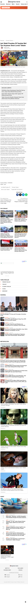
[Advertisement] (14, 24)
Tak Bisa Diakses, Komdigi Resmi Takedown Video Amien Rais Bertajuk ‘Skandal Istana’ (15, 335)
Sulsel (4, 288)
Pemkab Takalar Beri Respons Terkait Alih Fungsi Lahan (21, 201)
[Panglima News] (14, 1)
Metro (1, 359)
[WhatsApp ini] (26, 194)
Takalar (4, 284)
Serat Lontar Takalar (5, 189)
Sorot (7, 515)
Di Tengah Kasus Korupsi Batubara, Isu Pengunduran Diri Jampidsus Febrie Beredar (15, 324)
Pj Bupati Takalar (6, 286)
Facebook (8, 574)
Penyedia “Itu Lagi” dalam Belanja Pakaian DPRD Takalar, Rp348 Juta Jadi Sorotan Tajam (15, 522)
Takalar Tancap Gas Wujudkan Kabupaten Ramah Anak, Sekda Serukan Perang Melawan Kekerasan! (13, 98)
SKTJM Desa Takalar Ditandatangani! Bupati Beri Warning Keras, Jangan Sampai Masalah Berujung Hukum (13, 91)
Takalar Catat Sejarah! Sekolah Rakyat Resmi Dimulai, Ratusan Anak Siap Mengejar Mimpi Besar (21, 249)
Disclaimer (20, 568)
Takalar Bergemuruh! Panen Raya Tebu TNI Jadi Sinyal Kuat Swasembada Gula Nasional (21, 235)
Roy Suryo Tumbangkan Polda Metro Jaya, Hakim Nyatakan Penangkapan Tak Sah (16, 329)
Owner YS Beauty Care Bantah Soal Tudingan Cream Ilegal (5, 201)
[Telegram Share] (23, 194)
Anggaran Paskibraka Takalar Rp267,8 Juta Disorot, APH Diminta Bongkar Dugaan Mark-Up (15, 528)
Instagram (8, 576)
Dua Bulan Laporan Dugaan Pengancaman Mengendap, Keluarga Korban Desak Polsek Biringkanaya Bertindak (13, 361)
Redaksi (20, 570)
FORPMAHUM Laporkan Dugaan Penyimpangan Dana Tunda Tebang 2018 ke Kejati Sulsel (16, 366)
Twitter (21, 574)
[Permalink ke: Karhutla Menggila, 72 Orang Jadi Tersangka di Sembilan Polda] (13, 304)
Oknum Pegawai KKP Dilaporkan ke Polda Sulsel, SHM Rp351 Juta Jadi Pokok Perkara (16, 371)
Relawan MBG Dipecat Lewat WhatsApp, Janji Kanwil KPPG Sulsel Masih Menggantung (15, 376)
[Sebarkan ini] (17, 194)
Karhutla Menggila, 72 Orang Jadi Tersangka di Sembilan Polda (13, 315)
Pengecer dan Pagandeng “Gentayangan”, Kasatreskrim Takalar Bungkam (15, 539)
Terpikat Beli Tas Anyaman (16, 189)
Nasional (2, 312)
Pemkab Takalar (15, 187)
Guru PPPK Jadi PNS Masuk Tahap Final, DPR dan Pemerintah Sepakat (15, 319)
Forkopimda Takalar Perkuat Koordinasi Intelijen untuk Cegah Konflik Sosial (6, 249)
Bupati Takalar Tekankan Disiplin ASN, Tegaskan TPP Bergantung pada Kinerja (21, 220)
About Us (7, 568)
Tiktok (21, 576)
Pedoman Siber (7, 570)
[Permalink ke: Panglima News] (1, 48)
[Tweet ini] (20, 194)
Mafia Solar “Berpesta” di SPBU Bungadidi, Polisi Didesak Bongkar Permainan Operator (16, 517)
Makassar (4, 291)
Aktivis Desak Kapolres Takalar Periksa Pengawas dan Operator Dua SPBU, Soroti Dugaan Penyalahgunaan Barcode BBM (15, 534)
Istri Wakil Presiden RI (5, 187)
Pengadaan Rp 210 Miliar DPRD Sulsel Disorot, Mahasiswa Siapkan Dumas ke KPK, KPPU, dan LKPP (16, 381)
